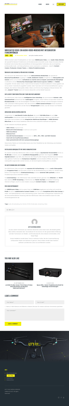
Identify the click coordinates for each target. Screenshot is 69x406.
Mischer (24, 204)
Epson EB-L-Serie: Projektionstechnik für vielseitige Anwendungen (50, 285)
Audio (10, 204)
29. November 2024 (21, 55)
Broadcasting (16, 204)
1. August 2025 (50, 283)
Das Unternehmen (11, 373)
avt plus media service (36, 55)
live (21, 204)
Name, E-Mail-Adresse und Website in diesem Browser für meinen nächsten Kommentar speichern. (34, 306)
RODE (11, 55)
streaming (41, 204)
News (6, 55)
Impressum (9, 378)
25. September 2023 (19, 283)
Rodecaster (34, 204)
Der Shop (10, 375)
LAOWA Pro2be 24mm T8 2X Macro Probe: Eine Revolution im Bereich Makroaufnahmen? (19, 286)
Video (45, 204)
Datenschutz (10, 380)
